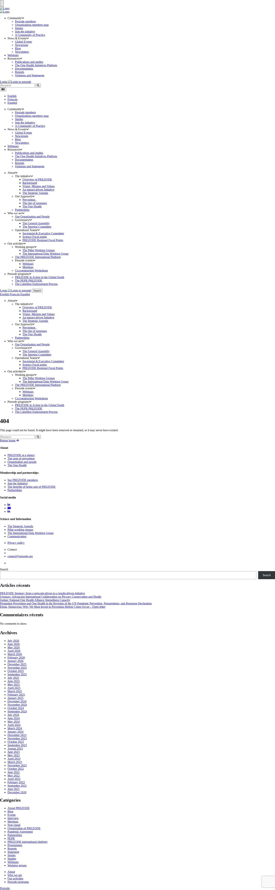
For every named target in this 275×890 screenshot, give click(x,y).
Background (29, 182)
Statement (13, 851)
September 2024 (17, 711)
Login (4, 81)
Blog (18, 48)
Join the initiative (25, 31)
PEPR (11, 838)
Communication (16, 536)
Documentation (24, 68)
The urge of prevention (21, 458)
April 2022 (13, 778)
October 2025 (15, 671)
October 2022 (15, 768)
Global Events (23, 41)
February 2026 (16, 657)
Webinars (13, 55)
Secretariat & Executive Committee (43, 233)
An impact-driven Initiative (38, 189)
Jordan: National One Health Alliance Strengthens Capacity (35, 600)
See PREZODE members (22, 480)
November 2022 (17, 765)
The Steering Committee (36, 226)
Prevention (29, 199)
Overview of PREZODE (37, 179)
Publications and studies (29, 61)
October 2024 (15, 708)
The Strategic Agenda (35, 193)
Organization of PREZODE (24, 828)
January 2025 (15, 698)
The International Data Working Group (45, 253)
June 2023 (13, 751)
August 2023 (15, 748)
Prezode (5, 888)
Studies (11, 858)
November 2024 (17, 704)
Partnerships (22, 209)
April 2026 (13, 650)
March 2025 (14, 691)
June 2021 (13, 789)
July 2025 (13, 677)
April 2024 (13, 725)
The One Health (32, 206)
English (11, 96)
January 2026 (15, 660)
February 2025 (16, 694)
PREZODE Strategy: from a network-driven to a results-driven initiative (42, 593)
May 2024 (13, 721)
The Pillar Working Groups (38, 250)
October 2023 (15, 741)
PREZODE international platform (27, 841)
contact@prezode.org (20, 556)
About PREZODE (18, 808)
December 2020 (16, 792)
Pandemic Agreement (20, 831)
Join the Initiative (17, 483)
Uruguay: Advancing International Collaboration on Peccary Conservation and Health (50, 596)
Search (37, 290)
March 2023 (14, 762)
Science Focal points (34, 236)
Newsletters (22, 51)
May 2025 (13, 684)
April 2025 (13, 687)
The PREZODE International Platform (38, 257)
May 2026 (13, 647)
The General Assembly (36, 223)
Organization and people (21, 461)
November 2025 (17, 667)
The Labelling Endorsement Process (36, 284)
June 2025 (13, 681)
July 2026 (13, 640)
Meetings (27, 267)
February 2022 (16, 782)
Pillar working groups (20, 529)
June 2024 (13, 718)
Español (12, 102)
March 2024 (14, 728)
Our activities (15, 878)
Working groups (17, 865)
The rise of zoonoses (34, 203)
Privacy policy (16, 542)
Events (11, 814)
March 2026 (14, 654)
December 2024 (16, 701)
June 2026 (13, 644)
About (11, 871)
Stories (19, 28)
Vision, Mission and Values (38, 186)
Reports (19, 72)
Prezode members (25, 21)
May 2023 (13, 755)
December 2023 (16, 735)
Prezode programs (18, 881)
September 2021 (17, 785)
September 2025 (17, 674)
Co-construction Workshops (31, 270)
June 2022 (13, 772)
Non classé (13, 825)
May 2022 (13, 775)
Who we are (14, 875)
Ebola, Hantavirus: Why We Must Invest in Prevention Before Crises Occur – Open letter (52, 606)
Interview (13, 818)
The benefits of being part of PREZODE (31, 486)
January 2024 (15, 731)
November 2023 (17, 738)
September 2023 (17, 745)
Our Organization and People (32, 216)
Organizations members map (32, 24)
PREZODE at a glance (21, 455)
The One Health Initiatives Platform (36, 65)
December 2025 (16, 664)
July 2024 (13, 714)
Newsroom (21, 45)
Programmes (14, 845)
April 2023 (13, 758)
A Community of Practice (30, 35)
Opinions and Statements (29, 75)
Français (12, 99)
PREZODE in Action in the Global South (39, 277)
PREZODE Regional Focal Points (42, 240)
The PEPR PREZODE (28, 280)
